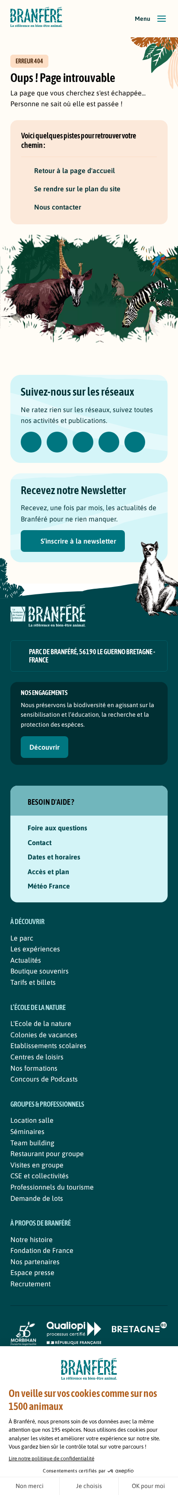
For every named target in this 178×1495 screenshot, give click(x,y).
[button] (151, 18)
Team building (32, 1143)
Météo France (49, 886)
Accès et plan (48, 871)
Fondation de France (41, 1250)
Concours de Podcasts (44, 1079)
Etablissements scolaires (48, 1045)
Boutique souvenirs (39, 971)
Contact (39, 842)
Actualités (25, 960)
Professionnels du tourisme (52, 1187)
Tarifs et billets (33, 982)
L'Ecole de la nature (40, 1023)
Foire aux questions (57, 828)
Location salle (32, 1120)
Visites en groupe (37, 1165)
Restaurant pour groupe (47, 1153)
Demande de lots (36, 1198)
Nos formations (33, 1068)
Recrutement (30, 1284)
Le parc (21, 938)
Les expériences (35, 949)
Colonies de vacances (43, 1035)
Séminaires (27, 1131)
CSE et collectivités (39, 1176)
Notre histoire (31, 1239)
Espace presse (32, 1272)
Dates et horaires (54, 857)
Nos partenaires (35, 1262)
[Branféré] (36, 18)
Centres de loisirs (37, 1057)
